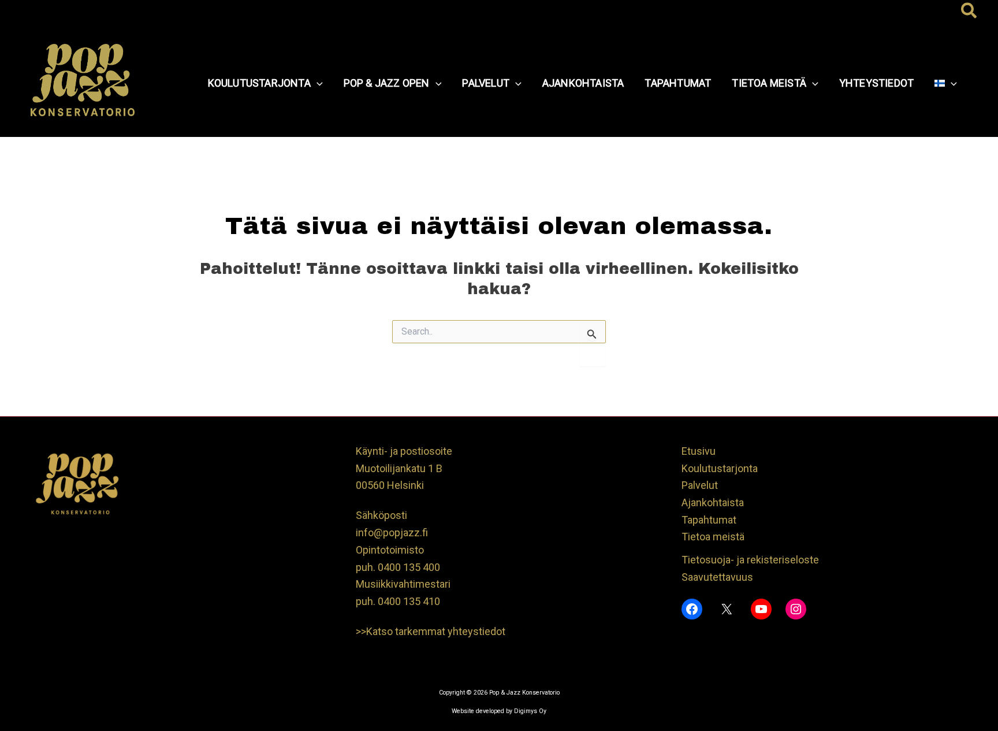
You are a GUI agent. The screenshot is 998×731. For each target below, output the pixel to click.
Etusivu (699, 451)
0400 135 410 (409, 601)
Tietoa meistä (713, 536)
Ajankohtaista (713, 502)
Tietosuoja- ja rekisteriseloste (750, 560)
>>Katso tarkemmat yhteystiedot (430, 631)
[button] (969, 11)
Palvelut (700, 485)
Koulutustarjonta (720, 468)
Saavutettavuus (717, 577)
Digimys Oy (530, 711)
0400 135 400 (409, 567)
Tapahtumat (709, 520)
